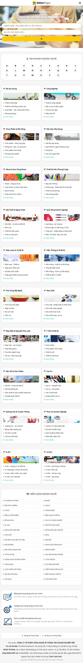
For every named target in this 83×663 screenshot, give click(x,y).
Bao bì (47, 500)
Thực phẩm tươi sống (13, 150)
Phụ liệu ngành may (12, 352)
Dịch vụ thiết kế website (27, 618)
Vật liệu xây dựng (54, 129)
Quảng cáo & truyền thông (18, 412)
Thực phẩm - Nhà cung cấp (15, 143)
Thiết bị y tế (50, 352)
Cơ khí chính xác (52, 470)
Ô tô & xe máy (9, 554)
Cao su (49, 371)
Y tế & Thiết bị (52, 331)
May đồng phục (11, 349)
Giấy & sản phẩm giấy (12, 530)
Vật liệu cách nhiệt (11, 271)
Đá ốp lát (49, 150)
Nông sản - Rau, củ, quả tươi (15, 147)
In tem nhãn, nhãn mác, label (16, 473)
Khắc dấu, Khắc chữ (53, 436)
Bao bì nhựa (9, 191)
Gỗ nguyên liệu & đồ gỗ (54, 530)
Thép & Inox (9, 564)
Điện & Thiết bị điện (12, 515)
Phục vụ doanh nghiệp (56, 412)
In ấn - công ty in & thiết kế (15, 466)
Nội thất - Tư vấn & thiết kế (15, 224)
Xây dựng (8, 579)
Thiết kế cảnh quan (12, 231)
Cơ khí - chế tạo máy (53, 473)
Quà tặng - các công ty (54, 224)
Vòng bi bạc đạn (52, 110)
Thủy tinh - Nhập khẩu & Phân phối (59, 231)
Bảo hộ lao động (11, 505)
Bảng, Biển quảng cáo (13, 429)
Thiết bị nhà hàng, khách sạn (15, 106)
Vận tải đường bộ (11, 389)
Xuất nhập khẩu (51, 579)
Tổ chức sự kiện (11, 433)
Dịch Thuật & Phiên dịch (54, 433)
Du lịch (7, 525)
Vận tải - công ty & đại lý (14, 385)
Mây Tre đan (9, 308)
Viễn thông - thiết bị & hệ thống (57, 264)
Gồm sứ (8, 315)
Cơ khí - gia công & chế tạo (55, 466)
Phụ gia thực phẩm (12, 154)
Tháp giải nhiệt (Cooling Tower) (16, 275)
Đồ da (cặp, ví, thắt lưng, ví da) (57, 227)
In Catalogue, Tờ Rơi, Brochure (16, 470)
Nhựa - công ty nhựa (12, 184)
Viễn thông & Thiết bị (55, 250)
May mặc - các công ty (13, 345)
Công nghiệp (52, 89)
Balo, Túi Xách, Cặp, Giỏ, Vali (56, 234)
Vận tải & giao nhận (15, 371)
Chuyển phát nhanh (12, 396)
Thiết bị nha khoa (52, 356)
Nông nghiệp (50, 550)
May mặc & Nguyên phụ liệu (18, 331)
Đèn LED (8, 227)
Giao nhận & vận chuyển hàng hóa (18, 392)
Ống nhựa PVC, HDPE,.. (13, 194)
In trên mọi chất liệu (12, 477)
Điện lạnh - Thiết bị (12, 264)
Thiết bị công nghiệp (53, 103)
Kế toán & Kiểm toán (53, 429)
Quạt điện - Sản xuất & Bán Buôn (17, 110)
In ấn (8, 452)
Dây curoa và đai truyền (54, 106)
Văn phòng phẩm (52, 194)
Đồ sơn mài (9, 312)
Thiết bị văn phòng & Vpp (57, 169)
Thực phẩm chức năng (54, 349)
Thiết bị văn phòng (53, 191)
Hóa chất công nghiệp (54, 308)
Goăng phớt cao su (53, 396)
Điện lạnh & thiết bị (14, 250)
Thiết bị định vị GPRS (53, 275)
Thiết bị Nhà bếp (11, 103)
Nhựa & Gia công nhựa (16, 169)
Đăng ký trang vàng (28, 593)
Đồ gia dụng (11, 89)
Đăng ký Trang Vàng (31, 636)
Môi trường (9, 545)
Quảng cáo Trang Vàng (53, 636)
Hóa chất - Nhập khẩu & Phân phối (58, 305)
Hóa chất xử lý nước (53, 312)
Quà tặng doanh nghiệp (57, 210)
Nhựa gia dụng (10, 113)
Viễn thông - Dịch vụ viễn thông (57, 271)
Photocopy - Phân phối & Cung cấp (59, 187)
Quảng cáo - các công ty (14, 426)
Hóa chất (50, 290)
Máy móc (48, 540)
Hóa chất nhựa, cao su (54, 315)
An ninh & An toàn (11, 500)
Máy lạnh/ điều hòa (12, 268)
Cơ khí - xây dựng (52, 477)
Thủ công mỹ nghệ (14, 290)
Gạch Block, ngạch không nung (57, 147)
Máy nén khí (50, 113)
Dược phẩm (50, 345)
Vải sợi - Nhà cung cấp (13, 356)
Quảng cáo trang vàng (28, 606)
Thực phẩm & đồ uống (15, 129)
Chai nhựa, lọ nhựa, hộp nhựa (16, 187)
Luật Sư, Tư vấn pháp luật (55, 426)
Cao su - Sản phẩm (52, 389)
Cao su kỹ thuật (51, 392)
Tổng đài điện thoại (53, 268)
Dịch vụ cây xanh (11, 234)
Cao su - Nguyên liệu (53, 385)
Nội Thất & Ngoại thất (15, 210)
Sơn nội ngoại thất (52, 154)
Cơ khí (49, 452)
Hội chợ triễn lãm (11, 436)
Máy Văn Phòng (51, 184)
